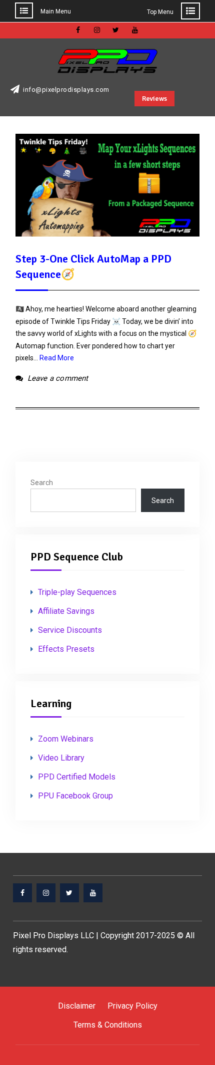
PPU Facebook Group (75, 795)
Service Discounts (70, 630)
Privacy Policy (133, 1006)
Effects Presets (66, 649)
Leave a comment (58, 378)
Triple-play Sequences (77, 592)
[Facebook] (22, 892)
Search (41, 483)
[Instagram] (46, 892)
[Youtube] (93, 892)
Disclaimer (77, 1006)
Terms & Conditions (108, 1025)
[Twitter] (69, 892)
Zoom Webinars (66, 739)
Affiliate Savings (66, 611)
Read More (57, 358)
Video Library (61, 758)
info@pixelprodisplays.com (66, 89)
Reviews (154, 98)
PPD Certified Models (77, 777)
